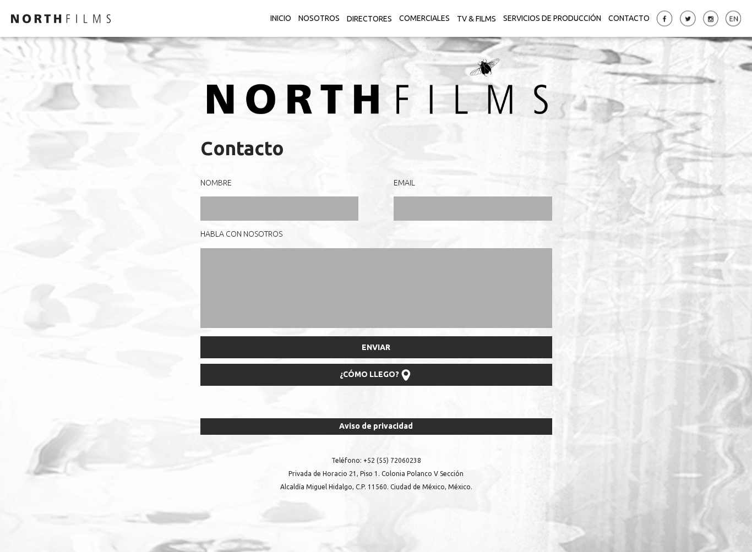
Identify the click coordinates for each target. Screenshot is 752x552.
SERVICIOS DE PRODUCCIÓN (552, 18)
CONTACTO (629, 18)
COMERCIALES (424, 18)
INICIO (280, 18)
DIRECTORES (369, 18)
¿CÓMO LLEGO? (369, 374)
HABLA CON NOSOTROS (241, 233)
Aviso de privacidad (376, 426)
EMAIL (404, 182)
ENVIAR (376, 347)
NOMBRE (216, 182)
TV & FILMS (476, 18)
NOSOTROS (319, 18)
